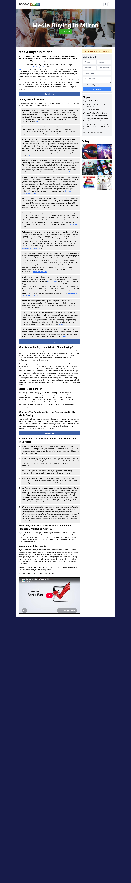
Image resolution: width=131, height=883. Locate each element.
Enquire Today (49, 342)
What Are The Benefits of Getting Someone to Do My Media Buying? (95, 114)
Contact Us (49, 433)
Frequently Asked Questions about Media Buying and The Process (95, 120)
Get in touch (65, 31)
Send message (97, 89)
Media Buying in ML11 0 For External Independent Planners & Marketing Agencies (96, 126)
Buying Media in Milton (91, 101)
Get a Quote (49, 94)
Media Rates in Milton (91, 110)
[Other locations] (105, 4)
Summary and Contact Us (92, 132)
